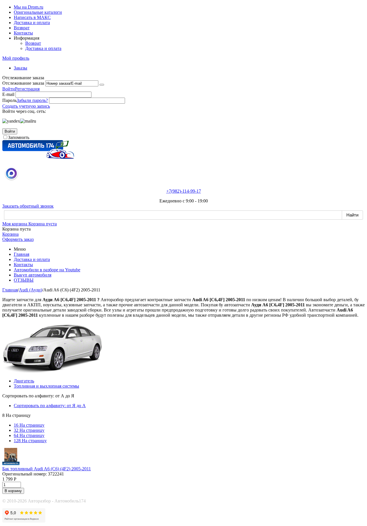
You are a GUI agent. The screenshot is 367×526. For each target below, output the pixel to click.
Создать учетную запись (26, 106)
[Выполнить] (101, 85)
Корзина (10, 234)
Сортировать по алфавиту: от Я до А (50, 405)
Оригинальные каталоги (38, 12)
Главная (21, 254)
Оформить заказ (18, 239)
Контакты (23, 32)
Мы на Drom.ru (28, 7)
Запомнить (18, 137)
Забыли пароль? (32, 100)
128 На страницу (30, 440)
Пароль (9, 100)
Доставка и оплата (32, 22)
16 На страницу (29, 425)
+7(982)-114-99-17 (183, 191)
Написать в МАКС (32, 17)
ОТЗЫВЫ (24, 280)
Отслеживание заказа (23, 83)
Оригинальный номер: (24, 473)
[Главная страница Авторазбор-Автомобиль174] (38, 157)
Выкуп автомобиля (32, 274)
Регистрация (27, 88)
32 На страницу (29, 430)
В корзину (13, 491)
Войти (8, 88)
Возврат (22, 27)
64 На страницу (29, 435)
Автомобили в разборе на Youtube (47, 269)
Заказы (20, 67)
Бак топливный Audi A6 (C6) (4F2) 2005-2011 (46, 468)
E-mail (8, 94)
